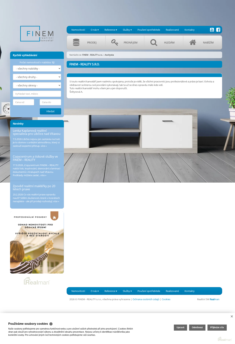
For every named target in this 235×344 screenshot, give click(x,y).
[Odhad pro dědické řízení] (37, 242)
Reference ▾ (110, 29)
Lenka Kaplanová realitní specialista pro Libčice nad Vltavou (36, 132)
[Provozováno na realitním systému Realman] (37, 280)
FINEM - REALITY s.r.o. (92, 54)
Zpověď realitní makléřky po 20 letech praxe (34, 187)
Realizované (172, 29)
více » (44, 146)
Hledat (50, 111)
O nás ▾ (95, 29)
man (214, 299)
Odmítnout (197, 327)
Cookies (166, 299)
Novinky (18, 123)
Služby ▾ (127, 29)
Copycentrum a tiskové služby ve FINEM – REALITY (35, 158)
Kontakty (190, 29)
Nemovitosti (78, 29)
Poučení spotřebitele (149, 29)
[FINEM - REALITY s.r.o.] (37, 23)
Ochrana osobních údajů (146, 299)
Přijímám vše (217, 327)
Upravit (180, 327)
